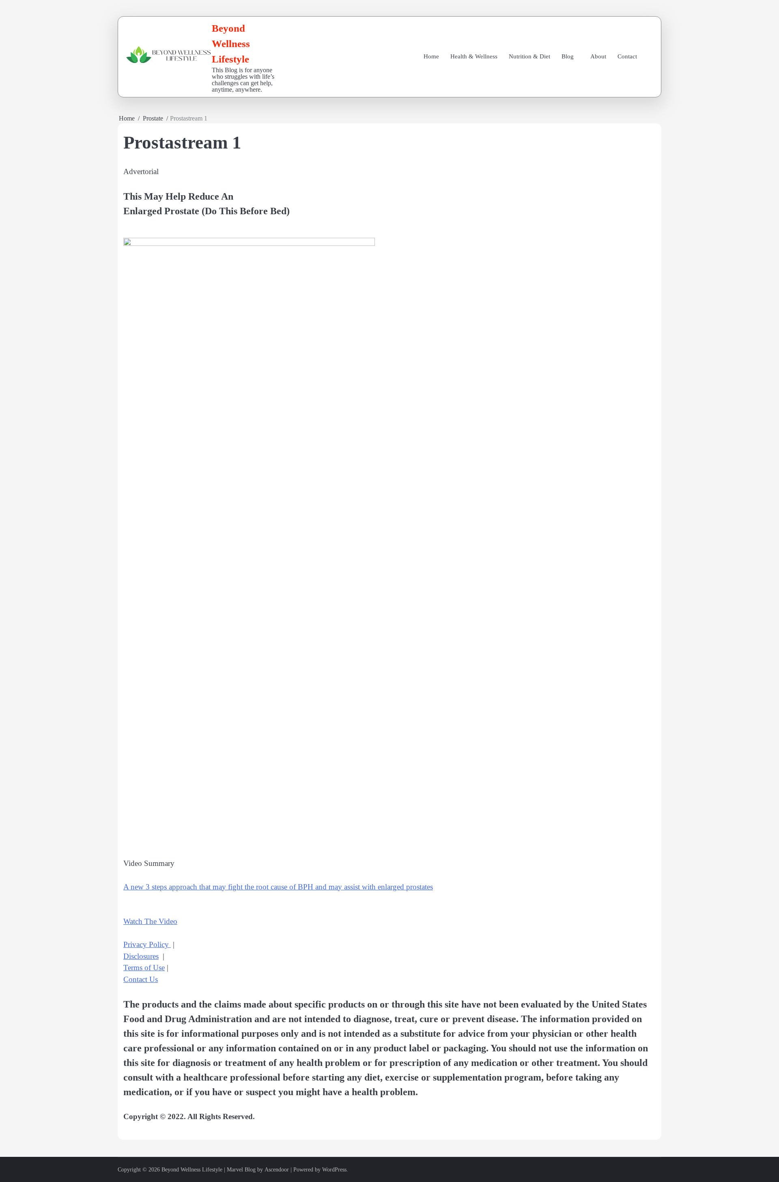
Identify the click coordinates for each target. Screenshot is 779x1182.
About (598, 56)
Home (431, 56)
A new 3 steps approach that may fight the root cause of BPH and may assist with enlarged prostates (278, 887)
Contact (627, 56)
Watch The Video (150, 921)
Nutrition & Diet (529, 56)
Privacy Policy (147, 944)
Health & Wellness (473, 56)
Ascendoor (277, 1170)
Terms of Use (144, 967)
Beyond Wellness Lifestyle (231, 43)
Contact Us (140, 979)
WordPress (334, 1170)
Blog (568, 56)
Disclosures (141, 956)
